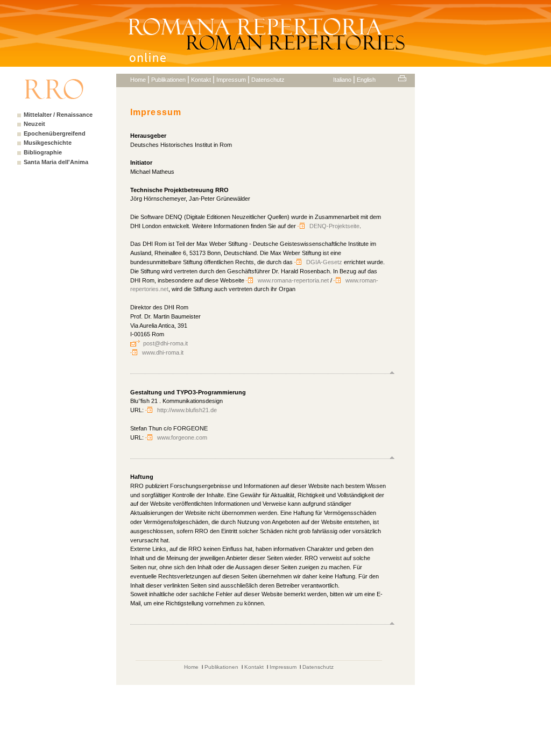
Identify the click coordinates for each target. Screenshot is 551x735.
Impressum (231, 79)
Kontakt (201, 79)
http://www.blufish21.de (187, 410)
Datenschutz (268, 79)
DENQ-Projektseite (334, 226)
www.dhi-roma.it (162, 352)
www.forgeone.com (182, 437)
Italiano (342, 79)
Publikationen (168, 79)
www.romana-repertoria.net (293, 280)
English (366, 79)
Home (138, 79)
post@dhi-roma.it (165, 343)
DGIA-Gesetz (325, 262)
